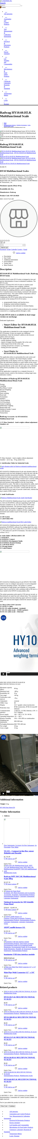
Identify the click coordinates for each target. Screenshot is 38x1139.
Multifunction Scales (10, 873)
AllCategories (8, 14)
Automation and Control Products (19, 1114)
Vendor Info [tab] (7, 263)
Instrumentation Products (26, 894)
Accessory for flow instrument (24, 845)
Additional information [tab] (11, 260)
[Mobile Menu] (0, 108)
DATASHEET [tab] (8, 261)
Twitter (8, 249)
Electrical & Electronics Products (19, 1120)
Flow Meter (14, 847)
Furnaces (28, 918)
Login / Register (6, 102)
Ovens (6, 923)
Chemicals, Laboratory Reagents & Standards (7, 85)
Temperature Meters (8, 94)
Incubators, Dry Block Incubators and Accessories (19, 893)
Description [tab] (7, 256)
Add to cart (4, 247)
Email (25, 249)
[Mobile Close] (0, 1108)
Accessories (7, 894)
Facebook (3, 249)
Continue (12, 1106)
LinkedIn (14, 249)
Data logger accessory (26, 943)
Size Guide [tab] (7, 258)
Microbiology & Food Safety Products (21, 1127)
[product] (21, 831)
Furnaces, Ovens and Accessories (14, 918)
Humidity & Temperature (23, 949)
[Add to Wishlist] (1, 243)
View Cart (4, 1106)
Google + (20, 249)
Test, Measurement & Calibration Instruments (8, 33)
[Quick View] (6, 858)
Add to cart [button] (11, 858)
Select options (12, 884)
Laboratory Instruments (27, 896)
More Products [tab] (8, 265)
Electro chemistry (7, 53)
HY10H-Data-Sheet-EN (7, 807)
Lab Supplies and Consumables (8, 61)
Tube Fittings (8, 969)
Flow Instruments (9, 845)
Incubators (15, 894)
